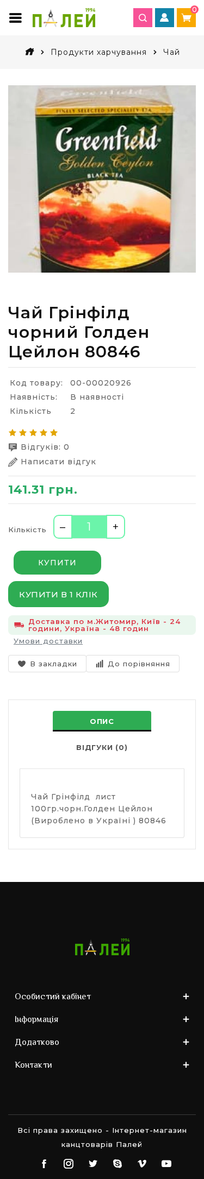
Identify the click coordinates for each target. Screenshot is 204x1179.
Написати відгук (58, 461)
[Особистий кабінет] (164, 17)
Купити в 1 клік (58, 594)
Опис (102, 721)
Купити (57, 563)
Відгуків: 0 (45, 447)
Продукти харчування (99, 52)
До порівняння (139, 663)
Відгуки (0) (102, 747)
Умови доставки (48, 640)
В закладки (53, 663)
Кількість (27, 529)
